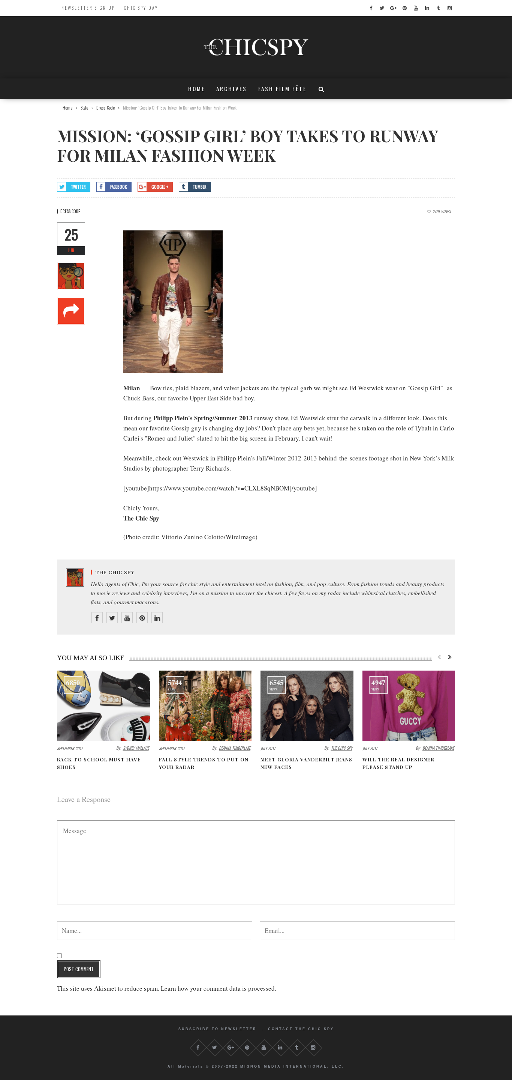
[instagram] (449, 8)
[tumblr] (438, 8)
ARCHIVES (231, 88)
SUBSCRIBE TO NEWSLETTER (217, 1029)
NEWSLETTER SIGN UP (88, 8)
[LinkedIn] (157, 617)
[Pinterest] (142, 617)
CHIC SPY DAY (141, 8)
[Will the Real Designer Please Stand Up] (408, 706)
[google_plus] (393, 8)
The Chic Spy (115, 572)
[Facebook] (97, 617)
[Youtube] (127, 617)
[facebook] (370, 8)
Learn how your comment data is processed (218, 988)
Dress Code (70, 211)
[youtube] (415, 8)
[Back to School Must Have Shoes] (103, 706)
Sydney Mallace (136, 748)
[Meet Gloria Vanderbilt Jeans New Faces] (306, 706)
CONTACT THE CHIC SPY (301, 1029)
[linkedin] (427, 8)
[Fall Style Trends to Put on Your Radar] (205, 706)
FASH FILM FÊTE (282, 88)
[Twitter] (112, 617)
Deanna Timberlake (234, 748)
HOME (196, 88)
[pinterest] (404, 8)
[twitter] (382, 8)
